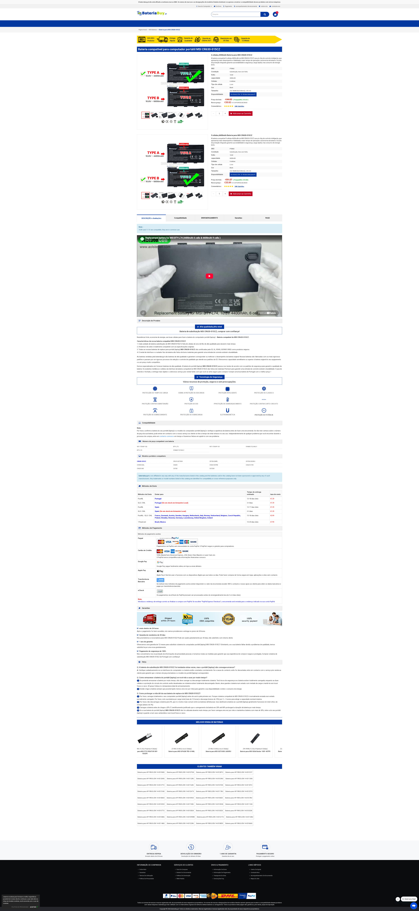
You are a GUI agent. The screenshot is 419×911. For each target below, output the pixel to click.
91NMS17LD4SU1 (251, 446)
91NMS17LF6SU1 (178, 450)
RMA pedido (180, 878)
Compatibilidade (180, 218)
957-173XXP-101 (215, 446)
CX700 (175, 468)
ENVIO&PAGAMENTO (209, 218)
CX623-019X (249, 465)
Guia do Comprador (204, 6)
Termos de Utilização (146, 875)
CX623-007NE (214, 465)
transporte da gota (220, 875)
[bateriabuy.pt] (152, 15)
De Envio (218, 6)
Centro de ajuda (256, 869)
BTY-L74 (139, 450)
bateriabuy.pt (175, 909)
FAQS (267, 218)
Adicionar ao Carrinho (242, 113)
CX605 (175, 465)
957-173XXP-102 (142, 446)
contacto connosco (167, 436)
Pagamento (228, 6)
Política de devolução (183, 875)
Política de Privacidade (146, 878)
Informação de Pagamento (222, 872)
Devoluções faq (219, 878)
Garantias (238, 218)
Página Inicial (143, 29)
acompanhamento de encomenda (246, 6)
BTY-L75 (175, 446)
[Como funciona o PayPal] (247, 896)
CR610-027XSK (178, 461)
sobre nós (264, 6)
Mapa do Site (255, 878)
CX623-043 (140, 468)
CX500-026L (140, 465)
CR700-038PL (214, 461)
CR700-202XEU (250, 461)
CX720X (212, 468)
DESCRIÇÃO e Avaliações (151, 218)
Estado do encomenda (184, 872)
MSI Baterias (153, 29)
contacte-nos (276, 6)
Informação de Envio (220, 869)
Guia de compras (182, 869)
